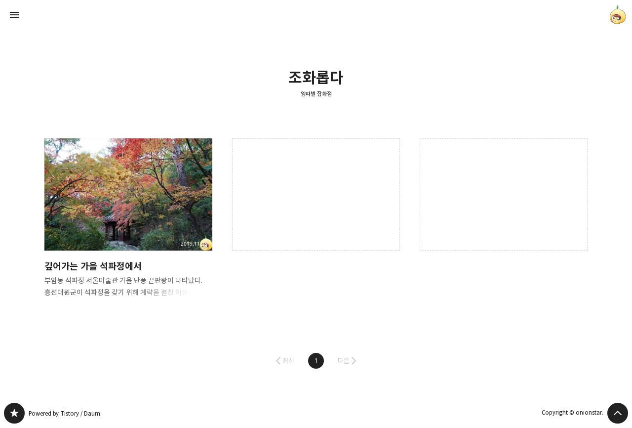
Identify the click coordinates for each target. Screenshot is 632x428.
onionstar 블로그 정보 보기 (618, 15)
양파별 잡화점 (316, 93)
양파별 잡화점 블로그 (14, 413)
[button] (316, 361)
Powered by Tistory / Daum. (65, 413)
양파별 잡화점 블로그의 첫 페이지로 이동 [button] (316, 15)
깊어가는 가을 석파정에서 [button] (128, 225)
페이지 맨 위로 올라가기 (618, 413)
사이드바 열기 (14, 15)
